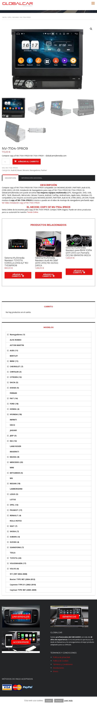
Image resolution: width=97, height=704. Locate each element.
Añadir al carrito (28, 161)
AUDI (14, 350)
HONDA (14, 409)
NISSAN (15, 483)
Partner (44, 170)
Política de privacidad (61, 657)
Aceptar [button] (49, 701)
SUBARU (15, 537)
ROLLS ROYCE (16, 521)
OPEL (9, 17)
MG (11, 478)
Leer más (68, 700)
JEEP (13, 435)
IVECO (12, 425)
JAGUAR (13, 430)
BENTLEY (14, 356)
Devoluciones (58, 668)
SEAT (13, 526)
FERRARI (13, 393)
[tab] (10, 178)
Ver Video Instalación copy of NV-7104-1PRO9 (21, 203)
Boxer (19, 170)
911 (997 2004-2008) (18, 574)
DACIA (14, 382)
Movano (16, 17)
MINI (12, 467)
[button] (91, 29)
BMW (14, 361)
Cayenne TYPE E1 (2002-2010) (23, 584)
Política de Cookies (60, 661)
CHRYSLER (15, 372)
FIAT (14, 398)
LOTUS (13, 499)
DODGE (14, 388)
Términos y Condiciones (63, 664)
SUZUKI (14, 542)
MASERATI (14, 451)
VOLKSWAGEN (18, 563)
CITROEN (16, 377)
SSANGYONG (17, 547)
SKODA (14, 531)
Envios (55, 671)
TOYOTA (15, 558)
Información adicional (31, 178)
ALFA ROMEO (15, 340)
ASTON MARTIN (17, 345)
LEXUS (14, 494)
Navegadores (35, 170)
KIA (13, 441)
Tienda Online (32, 212)
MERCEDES (16, 462)
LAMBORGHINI (16, 489)
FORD (14, 403)
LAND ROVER (15, 446)
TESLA (12, 552)
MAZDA (14, 457)
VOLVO (14, 568)
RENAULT (15, 515)
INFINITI (13, 419)
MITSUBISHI (16, 473)
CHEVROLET (16, 366)
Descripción (10, 178)
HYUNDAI (16, 414)
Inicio (4, 17)
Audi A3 (14, 170)
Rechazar (59, 701)
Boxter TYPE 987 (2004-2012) (22, 579)
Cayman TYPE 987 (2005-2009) (23, 590)
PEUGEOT (16, 510)
